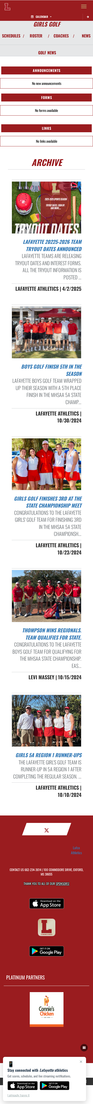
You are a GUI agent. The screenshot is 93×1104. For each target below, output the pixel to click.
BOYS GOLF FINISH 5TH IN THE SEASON (51, 370)
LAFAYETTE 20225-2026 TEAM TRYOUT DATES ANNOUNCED (52, 245)
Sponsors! (62, 883)
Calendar (42, 17)
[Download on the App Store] (22, 1085)
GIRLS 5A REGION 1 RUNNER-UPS (48, 755)
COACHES (61, 35)
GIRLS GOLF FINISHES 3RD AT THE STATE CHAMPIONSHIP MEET (47, 502)
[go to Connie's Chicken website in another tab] (47, 1009)
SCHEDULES (11, 35)
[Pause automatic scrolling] (84, 1047)
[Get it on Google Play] (55, 1085)
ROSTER (36, 35)
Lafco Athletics (76, 850)
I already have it (18, 1095)
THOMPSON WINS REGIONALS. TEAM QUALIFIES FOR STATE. (51, 633)
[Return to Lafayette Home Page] (7, 6)
